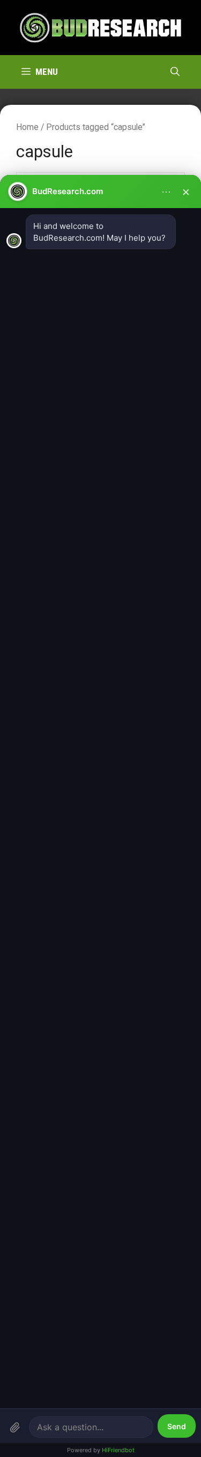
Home (27, 127)
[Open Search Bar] (175, 72)
